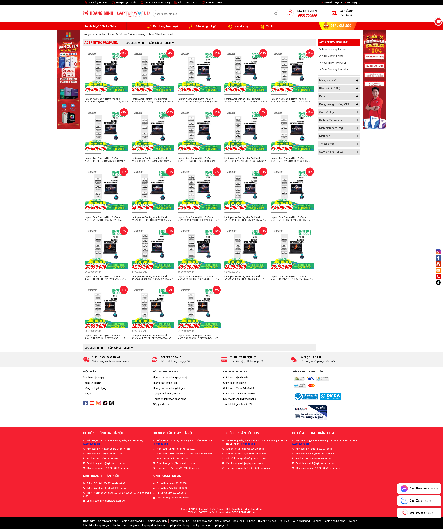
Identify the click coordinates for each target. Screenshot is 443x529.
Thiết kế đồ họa (267, 521)
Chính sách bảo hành (234, 382)
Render (316, 521)
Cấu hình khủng (301, 521)
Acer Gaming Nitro (332, 56)
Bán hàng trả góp (206, 26)
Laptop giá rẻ (220, 525)
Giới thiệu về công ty (93, 377)
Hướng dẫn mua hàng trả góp (169, 388)
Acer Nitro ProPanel (334, 62)
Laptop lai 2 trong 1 (132, 521)
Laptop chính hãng (334, 521)
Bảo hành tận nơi (213, 2)
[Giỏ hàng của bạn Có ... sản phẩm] (438, 21)
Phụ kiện (284, 521)
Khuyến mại (241, 26)
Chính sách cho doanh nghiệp (239, 393)
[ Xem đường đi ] (91, 443)
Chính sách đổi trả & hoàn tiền (239, 388)
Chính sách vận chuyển (235, 377)
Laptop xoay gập (157, 521)
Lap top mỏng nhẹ (107, 521)
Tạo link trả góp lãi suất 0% (237, 404)
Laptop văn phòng (178, 525)
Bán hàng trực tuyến (166, 26)
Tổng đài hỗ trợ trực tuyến (167, 393)
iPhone (251, 521)
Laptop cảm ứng (179, 521)
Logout (338, 2)
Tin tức (270, 26)
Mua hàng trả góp (99, 525)
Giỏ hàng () (353, 2)
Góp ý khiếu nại (161, 404)
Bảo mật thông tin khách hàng (239, 399)
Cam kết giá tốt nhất (97, 2)
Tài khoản (328, 2)
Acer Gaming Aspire (334, 49)
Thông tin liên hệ (92, 382)
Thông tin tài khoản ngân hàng (169, 399)
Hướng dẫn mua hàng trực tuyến (170, 377)
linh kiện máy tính (202, 521)
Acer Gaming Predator (335, 69)
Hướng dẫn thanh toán (165, 382)
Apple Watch (222, 521)
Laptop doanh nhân (153, 525)
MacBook (238, 521)
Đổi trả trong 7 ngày (187, 2)
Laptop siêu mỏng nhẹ (126, 525)
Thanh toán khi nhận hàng (157, 2)
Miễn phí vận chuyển (125, 2)
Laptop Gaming (201, 525)
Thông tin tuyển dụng (94, 388)
